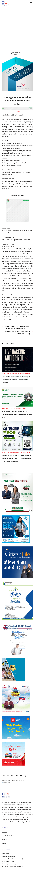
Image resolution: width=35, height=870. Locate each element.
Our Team (4, 839)
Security (15, 374)
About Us (4, 832)
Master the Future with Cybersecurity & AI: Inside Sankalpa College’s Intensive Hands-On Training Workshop (17, 458)
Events (4, 374)
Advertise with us (6, 853)
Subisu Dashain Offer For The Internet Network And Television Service (17, 328)
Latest (7, 374)
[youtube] (21, 775)
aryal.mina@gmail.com (8, 861)
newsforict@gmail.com (12, 859)
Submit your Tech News (8, 856)
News (11, 374)
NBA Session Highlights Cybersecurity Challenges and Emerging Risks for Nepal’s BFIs (17, 414)
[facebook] (8, 775)
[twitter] (4, 775)
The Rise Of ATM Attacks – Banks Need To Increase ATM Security (17, 333)
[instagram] (12, 775)
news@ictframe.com (25, 859)
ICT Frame (17, 111)
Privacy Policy (5, 843)
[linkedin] (17, 775)
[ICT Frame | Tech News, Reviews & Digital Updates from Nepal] (5, 5)
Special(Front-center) (24, 374)
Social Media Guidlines (8, 836)
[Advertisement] (17, 26)
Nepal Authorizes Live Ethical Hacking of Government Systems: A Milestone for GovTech (16, 379)
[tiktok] (25, 775)
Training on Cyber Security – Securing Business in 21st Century (17, 100)
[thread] (30, 775)
